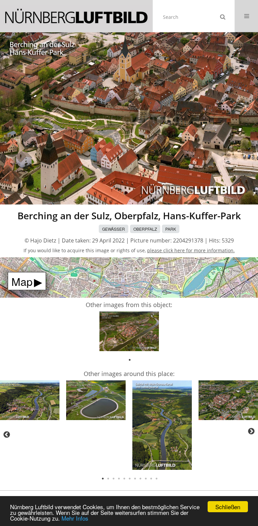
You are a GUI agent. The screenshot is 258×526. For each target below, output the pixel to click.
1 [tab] (129, 359)
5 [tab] (124, 478)
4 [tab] (119, 478)
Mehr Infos (74, 518)
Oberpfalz (145, 229)
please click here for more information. (191, 250)
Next (251, 431)
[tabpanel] (129, 332)
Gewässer (113, 229)
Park (170, 229)
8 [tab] (140, 478)
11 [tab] (156, 478)
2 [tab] (108, 478)
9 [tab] (145, 478)
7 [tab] (135, 478)
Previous (6, 434)
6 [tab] (129, 478)
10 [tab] (151, 478)
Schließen (227, 506)
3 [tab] (113, 478)
